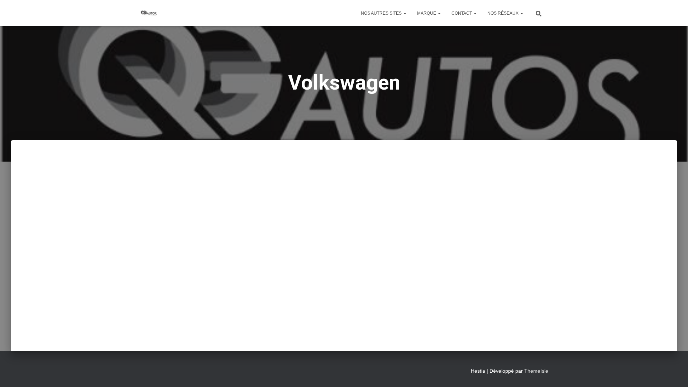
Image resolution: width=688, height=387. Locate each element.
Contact (462, 13)
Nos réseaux (503, 13)
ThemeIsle (536, 371)
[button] (404, 13)
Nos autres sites (382, 13)
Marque (427, 13)
